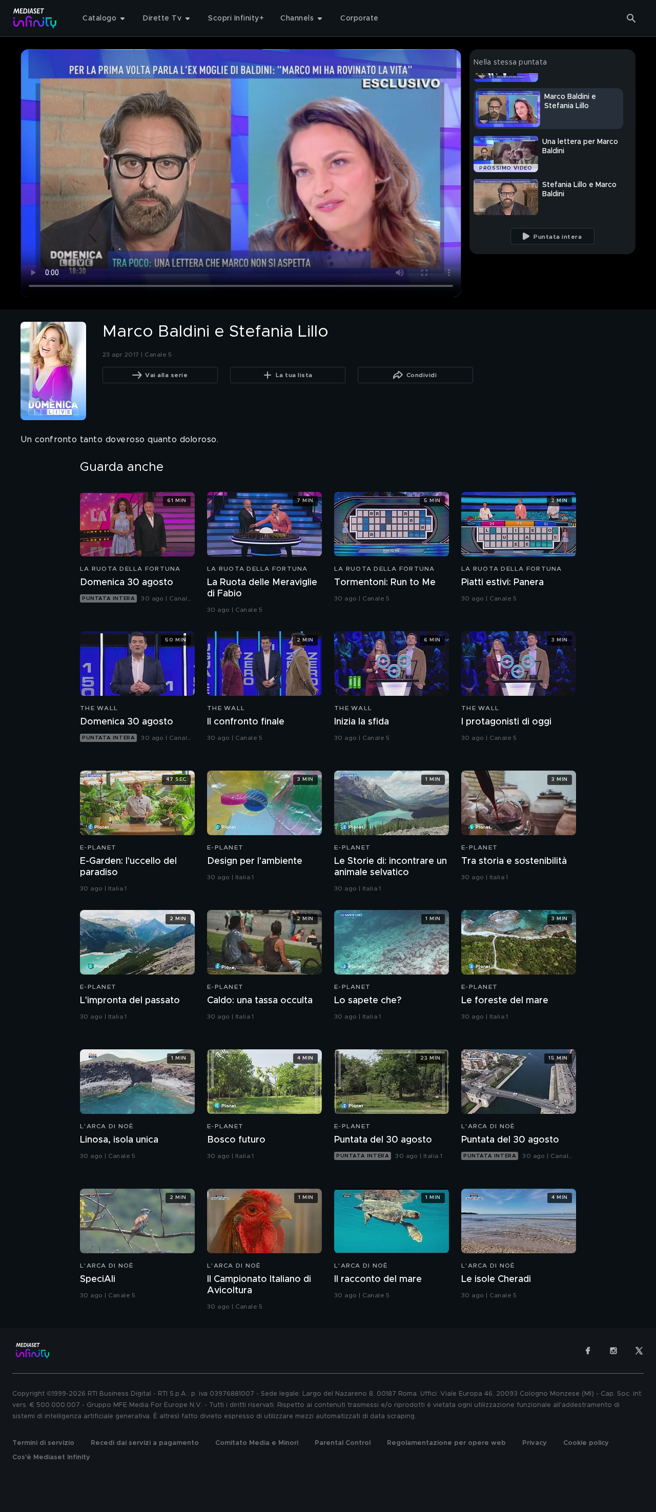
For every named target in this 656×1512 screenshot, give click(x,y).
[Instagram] (613, 1350)
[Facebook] (587, 1350)
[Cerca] (631, 18)
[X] (639, 1350)
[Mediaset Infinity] (35, 18)
